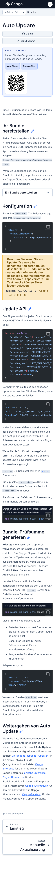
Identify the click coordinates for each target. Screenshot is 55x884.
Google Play (29, 66)
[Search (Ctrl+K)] (43, 4)
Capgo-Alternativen (36, 785)
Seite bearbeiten (14, 813)
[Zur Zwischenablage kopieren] (48, 674)
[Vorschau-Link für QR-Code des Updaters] (16, 83)
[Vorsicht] (48, 227)
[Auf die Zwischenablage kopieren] (48, 334)
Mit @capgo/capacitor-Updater (29, 755)
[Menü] (50, 4)
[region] (27, 237)
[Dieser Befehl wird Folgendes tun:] (48, 612)
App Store (12, 66)
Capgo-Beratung (31, 794)
